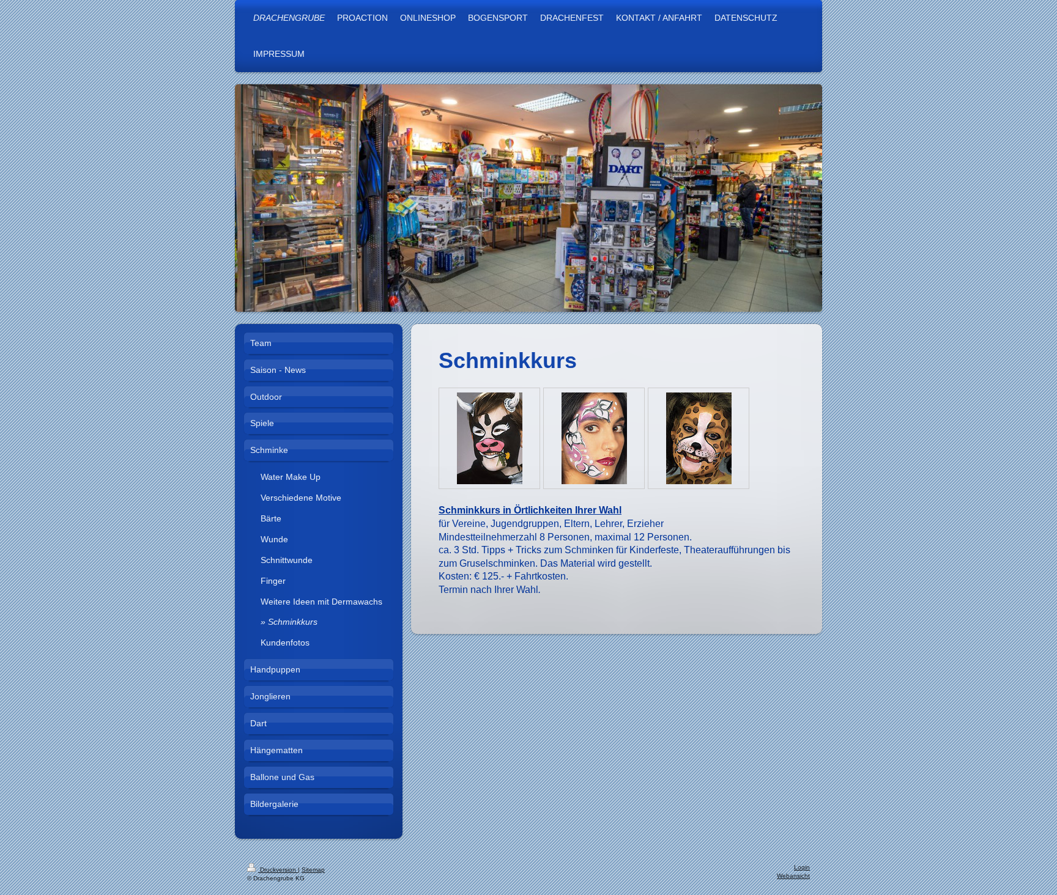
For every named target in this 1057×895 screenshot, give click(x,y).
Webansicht (793, 875)
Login (802, 867)
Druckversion (278, 869)
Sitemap (313, 869)
